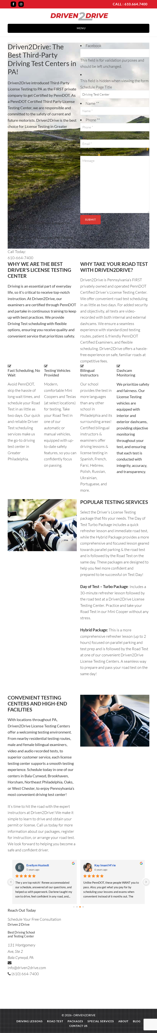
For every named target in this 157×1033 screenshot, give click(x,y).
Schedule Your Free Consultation (34, 919)
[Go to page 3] (83, 907)
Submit (90, 219)
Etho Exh (100, 865)
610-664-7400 (20, 257)
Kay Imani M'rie (37, 865)
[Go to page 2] (80, 906)
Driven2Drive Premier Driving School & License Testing (79, 16)
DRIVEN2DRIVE (85, 1015)
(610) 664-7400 (25, 973)
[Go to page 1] (76, 906)
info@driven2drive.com (27, 967)
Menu (81, 28)
